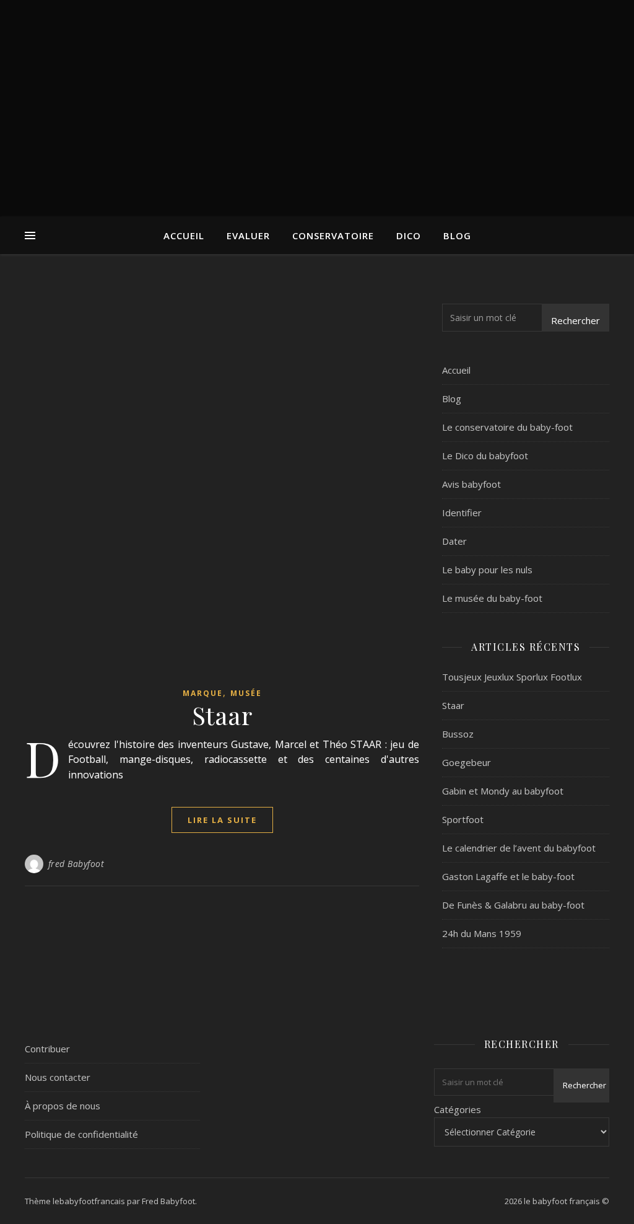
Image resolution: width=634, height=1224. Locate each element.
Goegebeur (466, 762)
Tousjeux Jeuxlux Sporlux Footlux (512, 677)
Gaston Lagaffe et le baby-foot (508, 876)
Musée (246, 693)
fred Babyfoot (76, 864)
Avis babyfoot (471, 484)
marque (203, 693)
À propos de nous (62, 1105)
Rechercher (575, 320)
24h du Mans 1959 (481, 933)
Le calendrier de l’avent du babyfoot (519, 848)
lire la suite (222, 820)
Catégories (457, 1109)
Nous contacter (57, 1077)
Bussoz (458, 734)
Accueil (183, 235)
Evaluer (248, 235)
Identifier (462, 512)
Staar (222, 714)
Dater (454, 541)
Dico (408, 235)
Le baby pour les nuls (487, 569)
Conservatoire (333, 235)
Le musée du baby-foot (492, 598)
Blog (457, 235)
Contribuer (47, 1048)
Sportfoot (463, 819)
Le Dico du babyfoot (485, 455)
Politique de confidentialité (81, 1134)
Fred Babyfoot (168, 1201)
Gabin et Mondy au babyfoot (502, 791)
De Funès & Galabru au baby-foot (513, 905)
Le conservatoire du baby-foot (507, 427)
